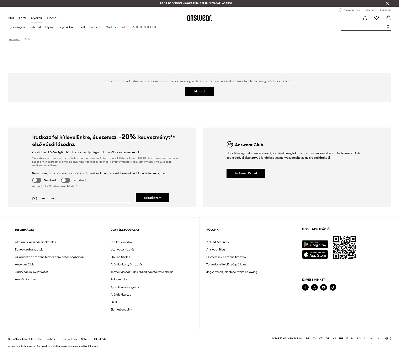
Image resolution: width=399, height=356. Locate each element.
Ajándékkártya (121, 294)
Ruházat (35, 27)
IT (347, 338)
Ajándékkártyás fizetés (127, 264)
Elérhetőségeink (121, 309)
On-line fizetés (120, 257)
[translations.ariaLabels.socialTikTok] (332, 287)
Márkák (111, 27)
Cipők (49, 27)
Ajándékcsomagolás (125, 287)
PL (352, 338)
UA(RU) (386, 338)
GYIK (114, 302)
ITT (171, 161)
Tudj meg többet (246, 173)
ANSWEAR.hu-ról (217, 242)
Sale (123, 27)
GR (327, 338)
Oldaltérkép (101, 339)
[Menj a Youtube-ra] (323, 287)
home (52, 18)
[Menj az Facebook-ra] (305, 287)
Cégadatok (70, 339)
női (11, 18)
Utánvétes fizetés (122, 249)
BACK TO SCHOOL (144, 27)
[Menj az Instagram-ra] (314, 287)
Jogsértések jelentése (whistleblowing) (232, 272)
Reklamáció (119, 279)
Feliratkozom (152, 198)
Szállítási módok (121, 242)
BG (307, 338)
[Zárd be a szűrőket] (387, 3)
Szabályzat (52, 339)
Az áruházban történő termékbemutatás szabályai (49, 257)
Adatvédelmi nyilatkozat (31, 272)
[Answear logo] (199, 17)
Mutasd (199, 91)
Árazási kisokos (25, 279)
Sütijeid (85, 339)
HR (334, 338)
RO (359, 338)
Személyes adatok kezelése (25, 339)
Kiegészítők (65, 27)
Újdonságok (17, 27)
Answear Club (24, 264)
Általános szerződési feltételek (35, 242)
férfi (22, 18)
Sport (81, 27)
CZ (321, 338)
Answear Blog (215, 249)
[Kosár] (388, 17)
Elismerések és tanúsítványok (226, 257)
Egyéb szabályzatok (29, 249)
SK (370, 338)
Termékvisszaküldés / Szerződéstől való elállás (142, 272)
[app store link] (315, 254)
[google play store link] (315, 244)
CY (314, 338)
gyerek (36, 18)
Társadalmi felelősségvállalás (226, 264)
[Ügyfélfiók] (364, 17)
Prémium (95, 27)
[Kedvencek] (376, 17)
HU (341, 338)
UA (377, 338)
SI (365, 338)
